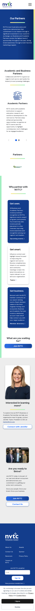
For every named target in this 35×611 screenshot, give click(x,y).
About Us (8, 547)
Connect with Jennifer (17, 426)
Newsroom (8, 556)
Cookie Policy (21, 595)
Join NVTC (18, 346)
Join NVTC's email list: (17, 568)
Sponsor (21, 552)
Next (26, 140)
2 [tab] (19, 140)
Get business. (17, 291)
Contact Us (17, 504)
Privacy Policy (23, 556)
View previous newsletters (14, 583)
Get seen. (15, 203)
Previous (8, 140)
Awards (21, 547)
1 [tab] (16, 140)
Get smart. (15, 249)
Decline (17, 607)
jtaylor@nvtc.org (9, 422)
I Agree (17, 601)
